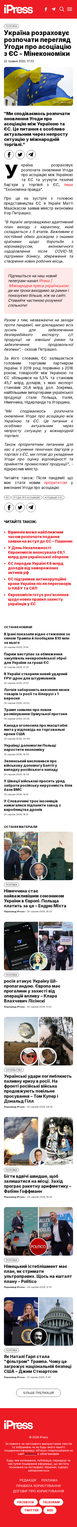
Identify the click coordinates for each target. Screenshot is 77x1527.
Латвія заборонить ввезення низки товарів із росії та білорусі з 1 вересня (36, 694)
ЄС (7, 497)
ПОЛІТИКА (11, 26)
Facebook (25, 1502)
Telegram (51, 1502)
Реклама (49, 1480)
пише (68, 184)
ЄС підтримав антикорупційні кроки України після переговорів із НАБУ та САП (39, 584)
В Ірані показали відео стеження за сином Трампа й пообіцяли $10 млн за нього (37, 638)
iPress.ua (31, 1453)
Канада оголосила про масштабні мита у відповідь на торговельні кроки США (35, 729)
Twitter (31, 1510)
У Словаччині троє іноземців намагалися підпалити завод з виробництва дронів (32, 805)
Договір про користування (38, 1491)
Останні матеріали (20, 827)
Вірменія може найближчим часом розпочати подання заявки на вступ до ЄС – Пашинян (40, 537)
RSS (50, 1510)
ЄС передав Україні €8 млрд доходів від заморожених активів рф (35, 568)
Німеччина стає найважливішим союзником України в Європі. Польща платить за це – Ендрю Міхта (35, 899)
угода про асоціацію (26, 497)
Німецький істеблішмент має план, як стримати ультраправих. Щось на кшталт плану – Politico (38, 1274)
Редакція (28, 1480)
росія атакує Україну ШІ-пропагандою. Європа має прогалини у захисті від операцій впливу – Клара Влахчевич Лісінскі (32, 991)
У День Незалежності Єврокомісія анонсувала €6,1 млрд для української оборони (38, 552)
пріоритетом (55, 482)
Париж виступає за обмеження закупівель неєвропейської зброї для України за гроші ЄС (35, 658)
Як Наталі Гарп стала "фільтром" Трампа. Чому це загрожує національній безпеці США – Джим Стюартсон (37, 1364)
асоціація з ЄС (54, 497)
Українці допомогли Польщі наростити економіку (30, 747)
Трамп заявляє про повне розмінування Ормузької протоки (35, 712)
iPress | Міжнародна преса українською (38, 283)
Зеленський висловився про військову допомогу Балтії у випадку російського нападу (31, 765)
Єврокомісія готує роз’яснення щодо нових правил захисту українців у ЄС (38, 599)
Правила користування (38, 1486)
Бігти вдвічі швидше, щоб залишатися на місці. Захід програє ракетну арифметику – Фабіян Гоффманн (37, 1184)
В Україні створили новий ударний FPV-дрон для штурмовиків (35, 676)
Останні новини (18, 627)
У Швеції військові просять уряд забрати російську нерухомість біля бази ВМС (38, 785)
